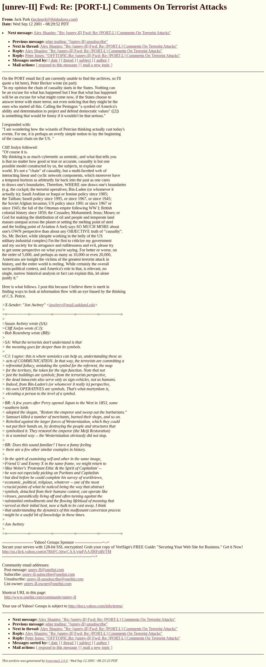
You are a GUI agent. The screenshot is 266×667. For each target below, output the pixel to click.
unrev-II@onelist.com (46, 569)
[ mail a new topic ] (96, 65)
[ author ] (101, 60)
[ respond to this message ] (57, 65)
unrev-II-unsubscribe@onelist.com (55, 579)
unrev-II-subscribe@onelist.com (48, 574)
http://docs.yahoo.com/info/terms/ (95, 606)
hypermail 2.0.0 (57, 661)
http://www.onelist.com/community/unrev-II (40, 597)
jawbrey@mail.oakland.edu (72, 305)
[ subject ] (85, 60)
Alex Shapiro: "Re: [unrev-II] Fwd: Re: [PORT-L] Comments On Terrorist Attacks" (102, 33)
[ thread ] (68, 60)
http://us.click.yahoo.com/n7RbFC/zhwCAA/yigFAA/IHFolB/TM (56, 551)
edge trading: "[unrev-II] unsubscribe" (76, 41)
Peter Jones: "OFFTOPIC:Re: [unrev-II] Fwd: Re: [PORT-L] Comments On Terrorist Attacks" (102, 55)
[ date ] (54, 60)
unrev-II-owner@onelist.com (47, 583)
